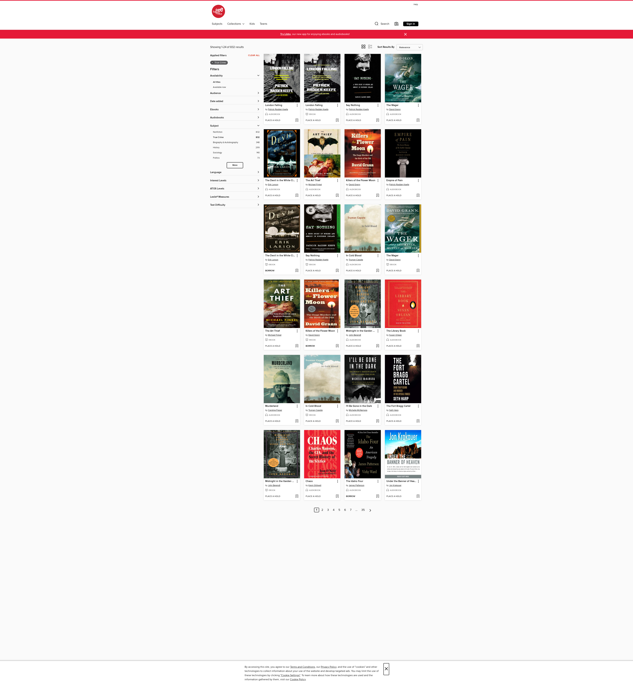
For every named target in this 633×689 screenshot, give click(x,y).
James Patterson (356, 485)
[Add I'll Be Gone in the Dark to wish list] (378, 421)
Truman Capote (356, 259)
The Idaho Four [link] (354, 481)
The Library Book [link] (396, 331)
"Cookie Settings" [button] (290, 675)
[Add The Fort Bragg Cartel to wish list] (418, 421)
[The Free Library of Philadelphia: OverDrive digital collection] (218, 11)
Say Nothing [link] (353, 105)
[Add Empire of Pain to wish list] (418, 196)
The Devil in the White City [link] (280, 180)
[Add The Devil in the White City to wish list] (297, 196)
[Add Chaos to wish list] (337, 496)
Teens (263, 24)
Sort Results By (385, 47)
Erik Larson (273, 184)
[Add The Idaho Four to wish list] (378, 496)
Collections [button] (234, 24)
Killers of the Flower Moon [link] (360, 180)
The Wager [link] (392, 105)
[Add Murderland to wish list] (297, 421)
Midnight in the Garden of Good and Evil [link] (361, 331)
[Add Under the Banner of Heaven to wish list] (418, 496)
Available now (219, 87)
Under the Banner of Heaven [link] (401, 481)
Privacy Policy (328, 667)
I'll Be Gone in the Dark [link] (359, 406)
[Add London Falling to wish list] (297, 120)
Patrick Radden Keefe (278, 109)
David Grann (395, 109)
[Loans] (397, 24)
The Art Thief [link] (313, 180)
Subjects (217, 24)
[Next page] (370, 510)
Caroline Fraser (275, 410)
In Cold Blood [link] (354, 255)
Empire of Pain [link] (394, 180)
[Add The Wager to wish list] (418, 120)
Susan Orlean (395, 335)
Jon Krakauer (395, 485)
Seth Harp (393, 410)
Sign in (411, 24)
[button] (382, 24)
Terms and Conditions (302, 667)
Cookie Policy (298, 679)
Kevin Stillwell (314, 485)
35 (363, 510)
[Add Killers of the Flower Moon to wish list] (378, 196)
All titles (216, 82)
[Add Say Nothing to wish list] (378, 120)
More (234, 165)
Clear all (254, 55)
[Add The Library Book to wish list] (418, 346)
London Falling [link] (273, 105)
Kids (252, 24)
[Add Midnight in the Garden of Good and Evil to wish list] (378, 346)
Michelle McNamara (358, 410)
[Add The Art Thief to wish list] (337, 196)
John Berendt (355, 335)
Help (416, 4)
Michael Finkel (315, 184)
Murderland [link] (271, 406)
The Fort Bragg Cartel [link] (398, 406)
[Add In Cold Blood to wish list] (378, 271)
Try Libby (285, 34)
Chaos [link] (309, 481)
